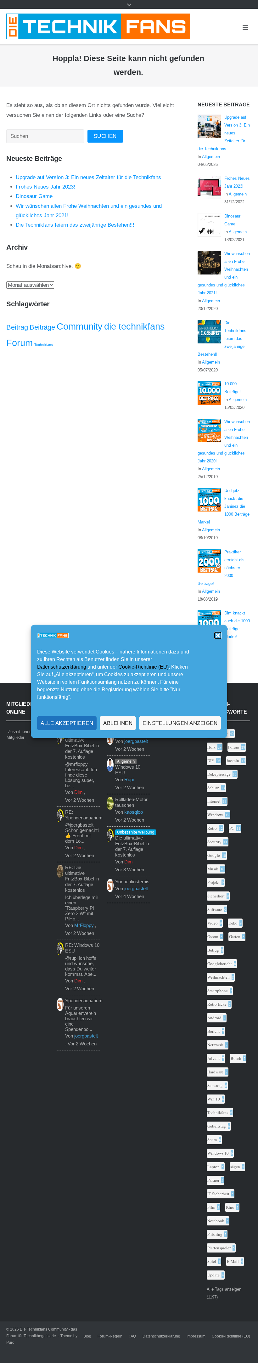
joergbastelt (86, 1035)
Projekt (213, 882)
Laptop (213, 1166)
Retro (212, 828)
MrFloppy (84, 925)
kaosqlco (133, 812)
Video (212, 923)
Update (213, 1275)
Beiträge (42, 327)
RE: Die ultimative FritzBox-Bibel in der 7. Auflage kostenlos (82, 746)
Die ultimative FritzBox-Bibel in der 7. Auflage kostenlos (132, 846)
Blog (87, 1336)
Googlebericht (219, 963)
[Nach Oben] (240, 1345)
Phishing (214, 1234)
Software (214, 909)
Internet (214, 801)
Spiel (211, 1261)
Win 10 (213, 1099)
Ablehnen (117, 723)
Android (214, 1018)
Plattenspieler (219, 1248)
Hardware (215, 1072)
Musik (212, 869)
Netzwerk (215, 1045)
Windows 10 (218, 1153)
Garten (234, 936)
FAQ (132, 1336)
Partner (213, 1180)
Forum (19, 342)
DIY (210, 760)
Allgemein (211, 156)
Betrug (213, 950)
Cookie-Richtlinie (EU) (143, 667)
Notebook (215, 1221)
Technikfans (43, 345)
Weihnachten (218, 977)
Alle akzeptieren (67, 723)
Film (211, 1207)
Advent (213, 1058)
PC (231, 828)
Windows (215, 814)
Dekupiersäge (219, 774)
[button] (218, 635)
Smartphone (217, 990)
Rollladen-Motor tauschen (131, 802)
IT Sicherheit (218, 1193)
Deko (233, 923)
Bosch (236, 1058)
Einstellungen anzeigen (180, 723)
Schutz (213, 787)
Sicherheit (216, 896)
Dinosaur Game (34, 196)
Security (214, 842)
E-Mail (233, 1261)
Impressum (196, 1336)
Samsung (215, 1085)
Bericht (213, 1031)
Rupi (129, 779)
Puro (10, 1342)
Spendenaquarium (84, 1000)
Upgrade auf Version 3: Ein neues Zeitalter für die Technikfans (88, 177)
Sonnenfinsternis (132, 881)
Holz (211, 747)
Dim (78, 792)
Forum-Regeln (110, 1336)
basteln (233, 760)
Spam (212, 1139)
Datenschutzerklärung (61, 667)
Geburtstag (216, 1126)
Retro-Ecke (217, 1004)
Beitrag (17, 327)
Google (213, 855)
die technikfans (134, 326)
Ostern (212, 936)
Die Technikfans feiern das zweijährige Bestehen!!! (75, 225)
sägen (235, 1166)
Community (80, 326)
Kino (230, 1207)
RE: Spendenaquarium (84, 814)
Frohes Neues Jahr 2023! (45, 187)
